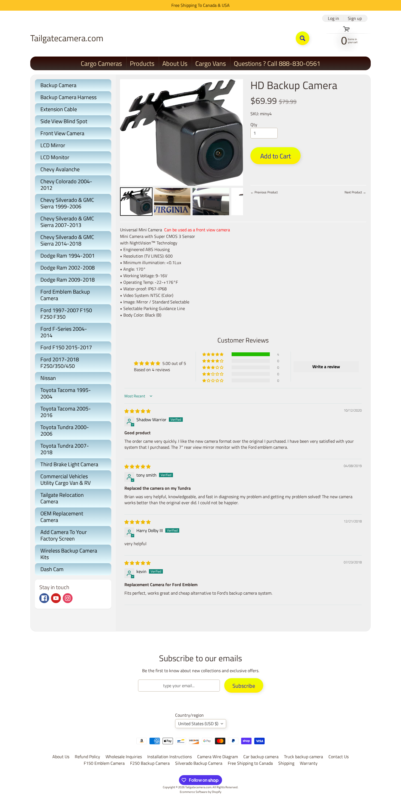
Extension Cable (58, 109)
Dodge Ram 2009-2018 (67, 279)
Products (142, 63)
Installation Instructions (169, 756)
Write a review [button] (326, 366)
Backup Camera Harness (68, 97)
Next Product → (355, 192)
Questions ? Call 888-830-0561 (277, 63)
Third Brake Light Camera (69, 464)
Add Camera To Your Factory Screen (63, 535)
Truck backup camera (303, 756)
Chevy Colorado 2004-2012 (66, 184)
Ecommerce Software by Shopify (200, 791)
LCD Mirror (52, 145)
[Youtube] (56, 598)
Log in (333, 18)
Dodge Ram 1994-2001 (67, 255)
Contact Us (338, 756)
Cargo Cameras (101, 63)
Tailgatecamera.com (66, 38)
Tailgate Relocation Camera (62, 498)
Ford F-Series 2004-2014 (63, 331)
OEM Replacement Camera (61, 516)
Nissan (48, 378)
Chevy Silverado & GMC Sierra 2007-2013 (67, 221)
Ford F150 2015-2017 (66, 347)
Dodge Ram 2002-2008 (67, 267)
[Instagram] (68, 598)
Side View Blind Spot (63, 121)
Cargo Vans (210, 63)
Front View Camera (62, 133)
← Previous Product (264, 192)
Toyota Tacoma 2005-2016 (65, 411)
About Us (174, 63)
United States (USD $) (198, 723)
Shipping (286, 763)
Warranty (309, 763)
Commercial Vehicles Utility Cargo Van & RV (65, 479)
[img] (137, 411)
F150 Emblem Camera (104, 763)
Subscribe (243, 685)
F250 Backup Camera (150, 763)
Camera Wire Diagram (217, 756)
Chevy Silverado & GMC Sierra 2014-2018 (67, 240)
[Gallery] (181, 148)
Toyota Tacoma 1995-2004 (65, 393)
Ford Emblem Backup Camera (65, 294)
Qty (253, 124)
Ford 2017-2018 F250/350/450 (59, 362)
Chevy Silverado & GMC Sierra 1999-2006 (67, 203)
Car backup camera (261, 756)
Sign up (355, 18)
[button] (213, 354)
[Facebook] (44, 598)
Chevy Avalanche (60, 169)
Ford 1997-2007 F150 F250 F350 (66, 313)
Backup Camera (58, 85)
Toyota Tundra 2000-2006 (64, 430)
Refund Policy (87, 756)
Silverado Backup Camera (198, 763)
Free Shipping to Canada (250, 763)
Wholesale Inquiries (124, 756)
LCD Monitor (54, 157)
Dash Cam (52, 569)
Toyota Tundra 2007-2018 (64, 448)
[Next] (235, 132)
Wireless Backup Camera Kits (68, 553)
